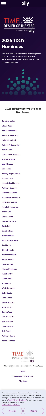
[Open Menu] (3, 4)
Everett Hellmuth (9, 192)
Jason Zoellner (8, 340)
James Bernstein (9, 130)
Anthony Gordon (9, 188)
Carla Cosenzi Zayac (10, 154)
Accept (12, 411)
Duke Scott (7, 293)
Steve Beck (7, 126)
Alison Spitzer (8, 302)
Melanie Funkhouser (10, 183)
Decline (33, 411)
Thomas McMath (9, 254)
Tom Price (6, 283)
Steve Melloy (8, 259)
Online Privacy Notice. (11, 405)
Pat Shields (7, 297)
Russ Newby (7, 274)
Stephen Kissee (9, 221)
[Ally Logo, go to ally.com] (25, 3)
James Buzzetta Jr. (10, 135)
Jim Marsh (6, 245)
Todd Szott (7, 307)
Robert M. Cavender (11, 145)
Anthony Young (8, 336)
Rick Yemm (6, 331)
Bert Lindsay (7, 231)
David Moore (7, 264)
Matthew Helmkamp (11, 197)
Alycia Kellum (7, 216)
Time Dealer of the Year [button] (23, 376)
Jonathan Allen (8, 121)
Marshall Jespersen (10, 207)
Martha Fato (7, 178)
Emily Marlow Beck (10, 240)
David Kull (6, 226)
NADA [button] (23, 371)
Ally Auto (23, 381)
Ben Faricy (6, 169)
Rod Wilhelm (7, 321)
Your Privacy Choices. (17, 400)
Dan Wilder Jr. (8, 317)
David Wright (7, 326)
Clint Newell (7, 278)
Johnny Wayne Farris (11, 173)
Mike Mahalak (8, 235)
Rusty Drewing (8, 159)
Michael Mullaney (9, 269)
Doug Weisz (7, 312)
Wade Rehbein (8, 288)
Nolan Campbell (9, 140)
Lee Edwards (7, 164)
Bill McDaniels (8, 250)
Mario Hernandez (9, 202)
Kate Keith (6, 212)
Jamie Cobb (7, 149)
